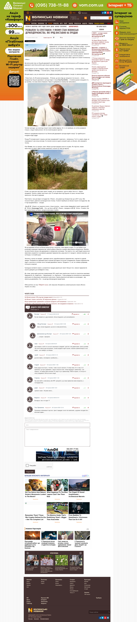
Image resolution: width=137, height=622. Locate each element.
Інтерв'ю (28, 27)
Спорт (65, 23)
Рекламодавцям (44, 618)
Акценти (84, 23)
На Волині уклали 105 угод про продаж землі (38, 297)
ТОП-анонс (87, 594)
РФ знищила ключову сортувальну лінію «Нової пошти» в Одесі (99, 114)
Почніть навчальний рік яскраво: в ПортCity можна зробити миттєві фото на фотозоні (100, 69)
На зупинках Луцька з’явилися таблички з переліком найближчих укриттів (101, 107)
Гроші (57, 581)
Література (87, 585)
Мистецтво (87, 587)
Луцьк (28, 581)
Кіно (85, 583)
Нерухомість (58, 585)
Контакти (36, 618)
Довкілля (72, 585)
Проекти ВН (77, 23)
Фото (39, 27)
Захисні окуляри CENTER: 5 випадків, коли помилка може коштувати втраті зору (101, 100)
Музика (86, 581)
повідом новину (99, 23)
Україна (29, 585)
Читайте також (29, 294)
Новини (101, 29)
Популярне (63, 27)
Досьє (52, 27)
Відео (44, 27)
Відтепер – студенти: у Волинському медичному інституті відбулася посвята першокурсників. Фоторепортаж (47, 569)
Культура (56, 23)
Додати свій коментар (40, 307)
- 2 (88, 314)
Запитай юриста (73, 27)
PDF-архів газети (101, 27)
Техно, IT (72, 592)
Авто (61, 23)
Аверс (109, 23)
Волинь (28, 583)
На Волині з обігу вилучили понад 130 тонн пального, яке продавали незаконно (49, 303)
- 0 (88, 334)
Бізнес (57, 583)
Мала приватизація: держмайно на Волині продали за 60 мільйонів (45, 301)
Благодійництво (74, 590)
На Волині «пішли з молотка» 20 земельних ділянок (40, 299)
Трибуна (90, 23)
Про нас (30, 618)
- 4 (88, 365)
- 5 (88, 378)
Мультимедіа (54, 553)
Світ (28, 587)
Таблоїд (70, 23)
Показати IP (43, 314)
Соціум (72, 579)
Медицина (72, 581)
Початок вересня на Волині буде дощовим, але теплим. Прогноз (61, 568)
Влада (42, 581)
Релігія (71, 589)
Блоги (48, 27)
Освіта (71, 583)
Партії (42, 583)
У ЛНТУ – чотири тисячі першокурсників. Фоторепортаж (31, 568)
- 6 (88, 324)
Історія (86, 589)
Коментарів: (48, 37)
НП (46, 23)
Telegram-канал (43, 285)
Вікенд (71, 587)
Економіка (41, 23)
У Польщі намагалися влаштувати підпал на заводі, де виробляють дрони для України (101, 60)
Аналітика (35, 27)
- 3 (88, 388)
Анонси (57, 27)
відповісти (76, 314)
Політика (34, 23)
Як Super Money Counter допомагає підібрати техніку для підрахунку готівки (100, 41)
